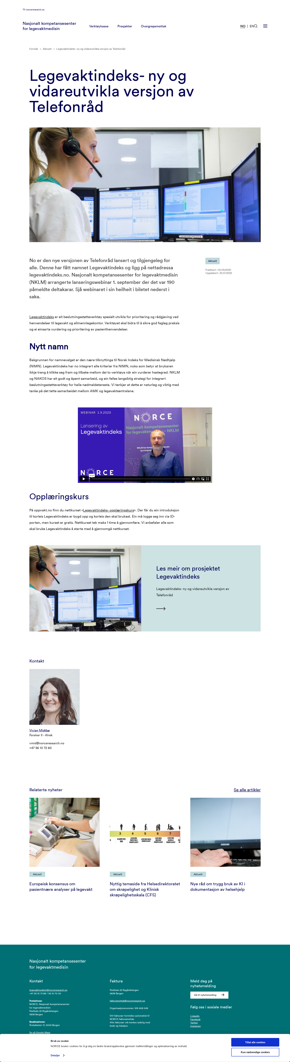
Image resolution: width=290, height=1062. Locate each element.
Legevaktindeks (41, 317)
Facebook (195, 1019)
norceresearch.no (35, 9)
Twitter (194, 1022)
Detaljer (55, 1055)
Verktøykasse (98, 26)
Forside (33, 48)
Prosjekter (124, 26)
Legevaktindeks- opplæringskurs (108, 510)
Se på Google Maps (39, 1032)
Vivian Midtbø (39, 730)
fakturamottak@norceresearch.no (127, 1000)
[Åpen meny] (265, 26)
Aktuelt (47, 48)
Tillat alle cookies (255, 1042)
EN (252, 26)
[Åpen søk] (256, 26)
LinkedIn (195, 1016)
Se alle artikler (247, 789)
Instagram (195, 1026)
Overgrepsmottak (153, 26)
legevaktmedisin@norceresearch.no (48, 990)
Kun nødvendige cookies (255, 1052)
